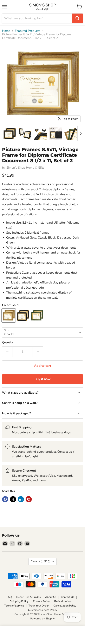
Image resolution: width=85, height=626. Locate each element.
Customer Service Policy (42, 610)
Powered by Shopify (42, 618)
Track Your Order (38, 606)
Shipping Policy (19, 601)
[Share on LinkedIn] (21, 499)
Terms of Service (14, 606)
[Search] (77, 18)
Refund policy (62, 601)
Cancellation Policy (64, 606)
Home (6, 31)
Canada (40, 561)
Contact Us (67, 597)
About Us (50, 597)
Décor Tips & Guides (28, 597)
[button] (10, 134)
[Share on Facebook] (5, 499)
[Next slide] (80, 133)
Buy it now (42, 379)
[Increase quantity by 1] (38, 351)
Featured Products (27, 31)
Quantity (7, 342)
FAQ (9, 597)
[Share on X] (13, 499)
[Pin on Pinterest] (29, 499)
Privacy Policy (41, 601)
